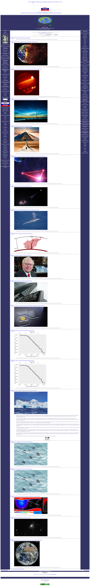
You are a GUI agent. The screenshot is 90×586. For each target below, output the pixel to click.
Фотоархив (5, 148)
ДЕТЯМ (85, 139)
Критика (85, 49)
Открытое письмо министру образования (5, 82)
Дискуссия (60, 1)
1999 (85, 149)
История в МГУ (85, 96)
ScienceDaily (5, 77)
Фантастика (85, 142)
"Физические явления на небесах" (25, 12)
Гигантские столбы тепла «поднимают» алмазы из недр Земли (23, 233)
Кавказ (85, 40)
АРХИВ (85, 145)
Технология (5, 92)
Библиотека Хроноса (5, 110)
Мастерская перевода (85, 128)
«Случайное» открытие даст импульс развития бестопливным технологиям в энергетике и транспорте (29, 305)
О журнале (5, 130)
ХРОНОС (85, 93)
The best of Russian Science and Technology (5, 166)
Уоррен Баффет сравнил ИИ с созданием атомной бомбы (22, 255)
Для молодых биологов (5, 107)
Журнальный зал (5, 50)
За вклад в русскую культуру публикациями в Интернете (85, 132)
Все (5, 158)
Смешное (5, 124)
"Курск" (85, 39)
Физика (5, 94)
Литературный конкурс (85, 134)
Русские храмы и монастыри (85, 83)
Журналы (5, 142)
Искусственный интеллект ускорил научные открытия (22, 37)
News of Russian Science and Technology (5, 53)
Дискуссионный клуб (85, 109)
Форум (85, 143)
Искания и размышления (85, 48)
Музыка (85, 78)
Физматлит (5, 51)
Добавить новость (86, 570)
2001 (85, 146)
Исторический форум (85, 115)
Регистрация (56, 1)
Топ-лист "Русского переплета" (5, 152)
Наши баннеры (5, 155)
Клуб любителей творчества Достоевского (85, 122)
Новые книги (85, 52)
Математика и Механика (5, 91)
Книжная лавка (45, 1)
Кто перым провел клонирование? (5, 60)
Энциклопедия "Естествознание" (5, 48)
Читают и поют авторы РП (5, 115)
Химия (5, 95)
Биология (5, 88)
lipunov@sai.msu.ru (53, 574)
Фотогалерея (85, 77)
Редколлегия (5, 127)
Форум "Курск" (85, 113)
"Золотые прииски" (85, 69)
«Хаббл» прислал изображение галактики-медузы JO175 (22, 517)
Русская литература (5, 97)
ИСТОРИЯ (85, 91)
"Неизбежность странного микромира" (36, 12)
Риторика (85, 81)
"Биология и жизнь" (45, 12)
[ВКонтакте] (45, 437)
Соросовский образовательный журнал (5, 86)
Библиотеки (5, 147)
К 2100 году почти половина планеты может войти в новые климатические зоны (26, 41)
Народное (5, 122)
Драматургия (85, 46)
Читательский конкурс (85, 136)
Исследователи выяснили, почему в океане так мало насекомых (23, 441)
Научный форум (85, 110)
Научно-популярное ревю (57, 12)
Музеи (5, 118)
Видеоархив (85, 84)
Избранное (5, 145)
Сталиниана (85, 106)
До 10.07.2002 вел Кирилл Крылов (45, 29)
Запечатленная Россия (85, 104)
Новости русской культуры (5, 160)
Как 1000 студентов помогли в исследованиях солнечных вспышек (24, 330)
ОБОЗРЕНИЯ (85, 60)
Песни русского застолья (5, 121)
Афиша (5, 164)
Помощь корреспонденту (4, 570)
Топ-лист (53, 1)
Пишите (38, 1)
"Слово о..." (85, 63)
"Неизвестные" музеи (85, 80)
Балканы (85, 42)
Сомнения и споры (85, 51)
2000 (85, 148)
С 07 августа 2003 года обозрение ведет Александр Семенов (45, 28)
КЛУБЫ (85, 118)
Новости (41, 1)
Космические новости (5, 44)
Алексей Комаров (46, 580)
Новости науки (5, 161)
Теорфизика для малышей (65, 12)
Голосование (49, 1)
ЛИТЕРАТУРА (85, 31)
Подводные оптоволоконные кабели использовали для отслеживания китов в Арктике (26, 209)
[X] (48, 437)
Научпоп (5, 112)
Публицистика (85, 37)
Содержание (32, 1)
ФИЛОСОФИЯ (85, 86)
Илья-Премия (85, 137)
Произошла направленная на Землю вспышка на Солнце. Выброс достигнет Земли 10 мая (27, 496)
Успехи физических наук (5, 74)
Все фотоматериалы (85, 152)
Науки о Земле (5, 89)
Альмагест (5, 66)
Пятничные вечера (85, 119)
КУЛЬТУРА (85, 72)
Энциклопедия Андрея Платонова (85, 126)
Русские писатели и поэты (5, 144)
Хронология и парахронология (5, 63)
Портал (29, 1)
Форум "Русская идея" (85, 112)
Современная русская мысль (85, 88)
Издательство (85, 55)
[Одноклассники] (47, 437)
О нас (35, 1)
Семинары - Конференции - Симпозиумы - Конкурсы (45, 13)
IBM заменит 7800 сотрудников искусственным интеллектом (23, 280)
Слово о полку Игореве (85, 97)
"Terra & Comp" (51, 12)
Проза (85, 43)
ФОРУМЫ (85, 107)
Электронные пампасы (84, 140)
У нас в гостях (85, 54)
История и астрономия (5, 64)
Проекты (5, 139)
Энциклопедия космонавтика (5, 46)
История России (85, 94)
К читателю (85, 34)
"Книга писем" (85, 66)
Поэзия (85, 45)
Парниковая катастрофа (5, 58)
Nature (5, 72)
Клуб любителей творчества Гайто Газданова (85, 124)
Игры (5, 119)
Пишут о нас (5, 133)
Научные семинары (5, 55)
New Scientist (5, 75)
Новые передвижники (85, 75)
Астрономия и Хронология (85, 101)
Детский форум (85, 116)
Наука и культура (5, 67)
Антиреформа (5, 84)
